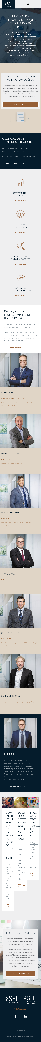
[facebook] (15, 1016)
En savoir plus (20, 200)
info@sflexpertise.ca (20, 1009)
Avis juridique (21, 1030)
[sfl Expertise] (8, 4)
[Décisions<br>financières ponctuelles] (20, 279)
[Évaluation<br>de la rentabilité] (20, 247)
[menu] (36, 4)
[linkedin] (25, 1016)
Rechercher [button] (28, 4)
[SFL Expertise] (11, 1000)
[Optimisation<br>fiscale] (20, 183)
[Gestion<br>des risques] (20, 215)
